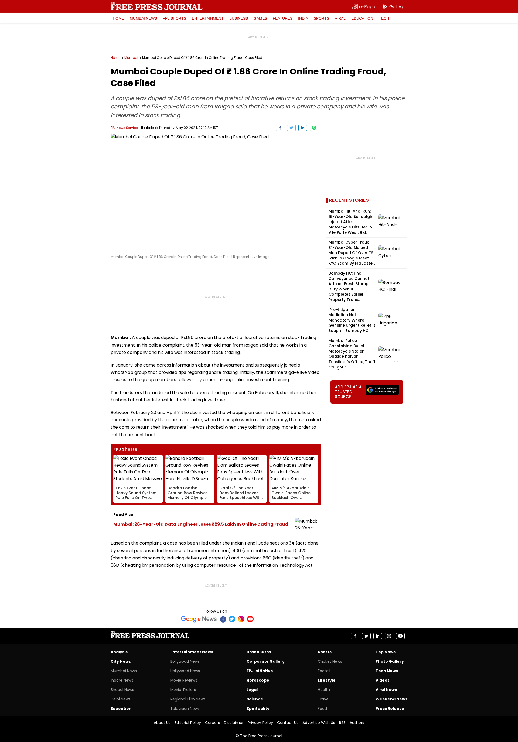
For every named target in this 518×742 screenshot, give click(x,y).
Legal (252, 689)
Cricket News (330, 661)
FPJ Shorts (174, 18)
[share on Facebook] (280, 128)
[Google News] (199, 619)
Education (362, 18)
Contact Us (287, 722)
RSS (342, 722)
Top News (386, 652)
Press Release (390, 708)
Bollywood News (185, 661)
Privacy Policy (260, 722)
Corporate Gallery (266, 661)
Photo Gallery (390, 661)
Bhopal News (122, 689)
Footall (324, 670)
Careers (212, 722)
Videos (383, 680)
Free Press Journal (157, 6)
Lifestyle (327, 680)
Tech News (387, 670)
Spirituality (258, 708)
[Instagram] (241, 619)
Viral (340, 18)
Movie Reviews (183, 680)
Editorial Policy (188, 722)
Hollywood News (185, 670)
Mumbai (131, 58)
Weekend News (391, 699)
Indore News (122, 680)
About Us (162, 722)
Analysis (119, 652)
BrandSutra (259, 652)
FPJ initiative (260, 670)
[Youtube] (250, 619)
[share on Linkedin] (302, 128)
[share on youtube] (400, 636)
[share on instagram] (389, 636)
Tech (384, 18)
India (303, 18)
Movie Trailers (183, 689)
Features (282, 18)
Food (322, 708)
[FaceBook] (223, 619)
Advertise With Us (318, 722)
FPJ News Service (124, 127)
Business (238, 18)
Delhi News (121, 699)
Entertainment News (191, 652)
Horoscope (258, 680)
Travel (323, 699)
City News (121, 661)
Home (118, 18)
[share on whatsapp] (314, 128)
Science (255, 699)
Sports (321, 18)
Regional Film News (188, 699)
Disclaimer (234, 722)
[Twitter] (232, 619)
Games (260, 18)
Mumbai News (143, 18)
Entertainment (208, 18)
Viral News (386, 689)
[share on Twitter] (291, 128)
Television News (185, 708)
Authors (357, 722)
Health (324, 689)
